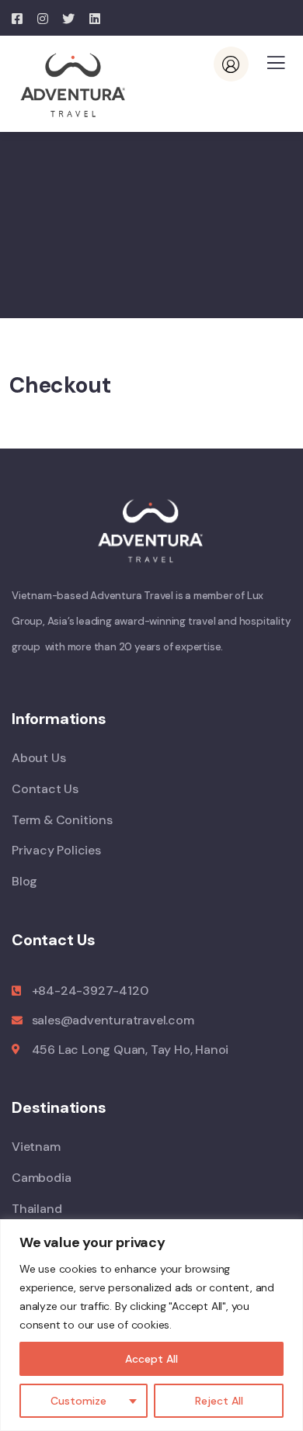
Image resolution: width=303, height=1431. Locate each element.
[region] (151, 1325)
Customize (78, 1401)
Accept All (151, 1359)
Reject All (219, 1401)
